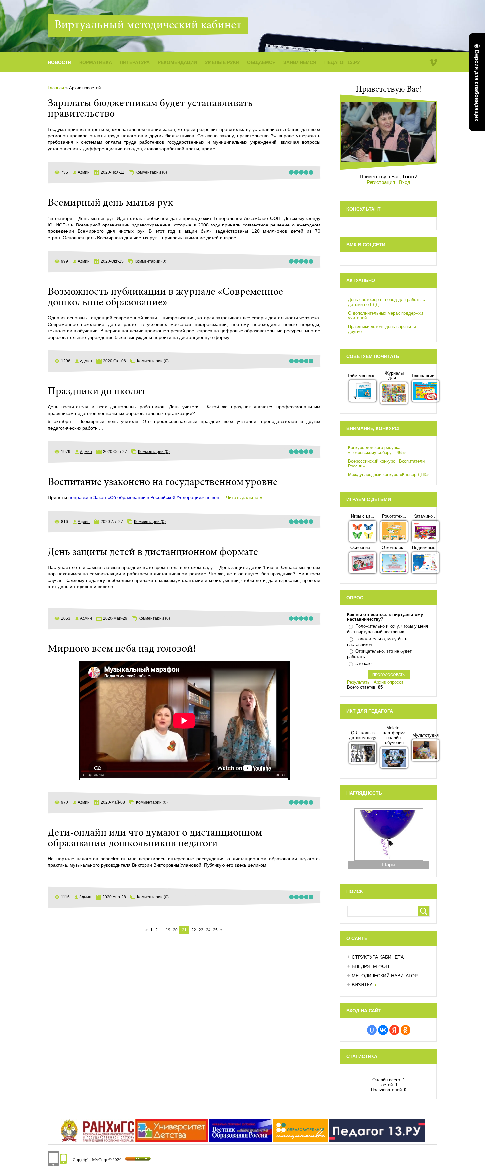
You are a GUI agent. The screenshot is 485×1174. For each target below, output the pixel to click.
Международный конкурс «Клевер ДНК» (388, 474)
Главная (56, 87)
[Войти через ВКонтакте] (383, 1030)
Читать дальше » (244, 497)
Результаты (358, 682)
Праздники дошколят (97, 392)
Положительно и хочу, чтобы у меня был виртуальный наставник (387, 629)
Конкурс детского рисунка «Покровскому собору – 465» (377, 450)
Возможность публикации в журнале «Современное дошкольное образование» (165, 297)
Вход (404, 182)
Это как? (363, 663)
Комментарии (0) (151, 172)
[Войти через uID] (372, 1030)
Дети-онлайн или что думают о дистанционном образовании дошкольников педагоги (155, 838)
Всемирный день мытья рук (110, 203)
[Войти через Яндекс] (394, 1030)
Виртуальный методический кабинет (148, 26)
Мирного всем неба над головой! (122, 649)
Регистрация (381, 182)
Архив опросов (389, 682)
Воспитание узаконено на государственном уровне (162, 482)
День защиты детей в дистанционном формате (153, 552)
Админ (84, 172)
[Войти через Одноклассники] (405, 1030)
